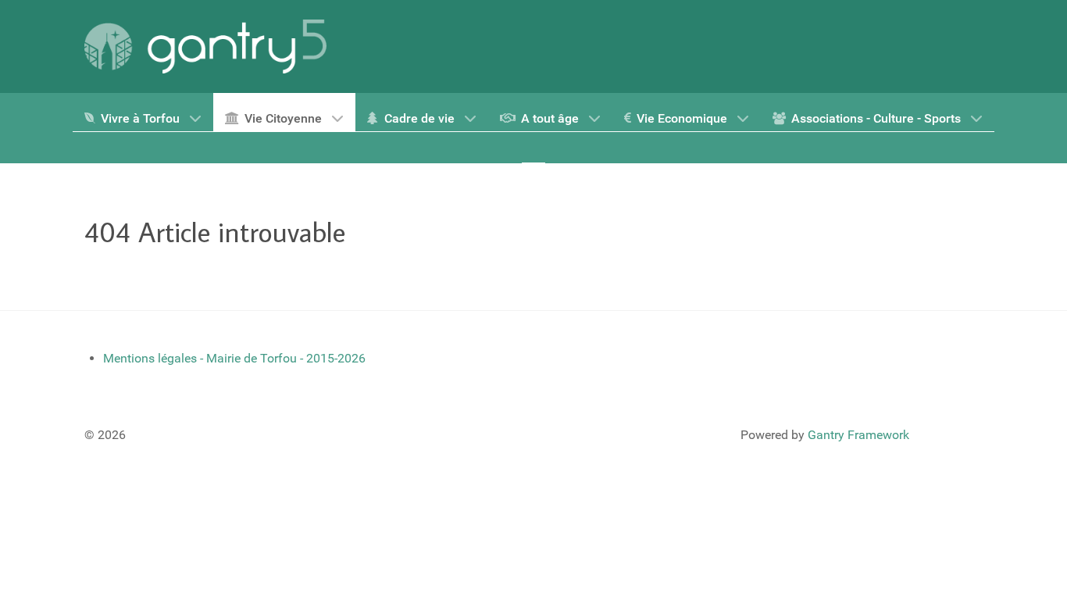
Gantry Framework (858, 434)
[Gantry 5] (205, 46)
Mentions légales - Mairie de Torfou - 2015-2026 (234, 358)
